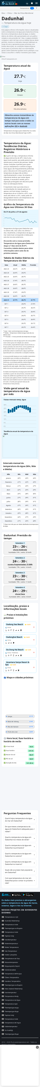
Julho (8, 501)
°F (36, 8)
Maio (8, 494)
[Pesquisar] (27, 3)
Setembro (8, 509)
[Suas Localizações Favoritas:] (32, 3)
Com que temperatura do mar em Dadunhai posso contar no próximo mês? (19, 880)
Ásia (3, 13)
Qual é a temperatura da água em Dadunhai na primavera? (18, 846)
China (9, 13)
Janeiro (8, 478)
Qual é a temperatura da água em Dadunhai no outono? (18, 854)
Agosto (8, 505)
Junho (8, 498)
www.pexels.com (12, 59)
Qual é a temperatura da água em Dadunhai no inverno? (18, 863)
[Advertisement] (20, 789)
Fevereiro (8, 482)
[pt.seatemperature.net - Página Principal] (10, 3)
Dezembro (8, 521)
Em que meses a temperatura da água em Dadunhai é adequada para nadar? (19, 829)
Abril (8, 490)
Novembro (8, 517)
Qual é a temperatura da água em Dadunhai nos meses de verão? (18, 838)
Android (23, 126)
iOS (16, 126)
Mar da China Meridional (23, 13)
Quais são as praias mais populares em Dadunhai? (19, 871)
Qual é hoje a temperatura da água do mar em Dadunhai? (18, 819)
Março (8, 486)
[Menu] (36, 3)
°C (32, 8)
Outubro (8, 513)
